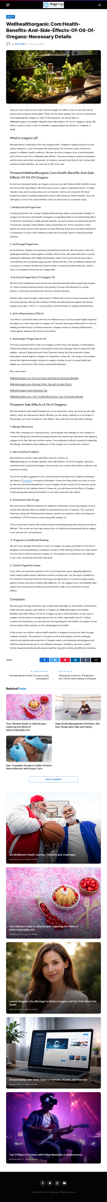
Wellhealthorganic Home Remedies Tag (28, 390)
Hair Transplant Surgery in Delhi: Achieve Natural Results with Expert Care (29, 767)
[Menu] (8, 5)
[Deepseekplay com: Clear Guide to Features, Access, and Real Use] (53, 1052)
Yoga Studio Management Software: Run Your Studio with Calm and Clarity (77, 725)
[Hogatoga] (53, 5)
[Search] (99, 5)
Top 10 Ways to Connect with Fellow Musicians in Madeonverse (45, 1154)
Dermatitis (27, 480)
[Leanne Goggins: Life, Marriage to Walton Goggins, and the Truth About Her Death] (53, 977)
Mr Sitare (20, 44)
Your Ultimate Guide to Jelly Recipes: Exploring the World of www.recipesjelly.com (26, 726)
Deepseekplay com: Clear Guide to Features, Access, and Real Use (48, 1079)
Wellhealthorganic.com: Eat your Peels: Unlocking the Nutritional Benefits (44, 378)
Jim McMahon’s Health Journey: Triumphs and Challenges (42, 854)
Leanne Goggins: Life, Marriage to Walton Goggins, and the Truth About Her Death (53, 1003)
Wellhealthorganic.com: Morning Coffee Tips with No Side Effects (41, 384)
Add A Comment (53, 779)
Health (11, 17)
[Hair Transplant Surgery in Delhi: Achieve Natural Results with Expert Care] (29, 749)
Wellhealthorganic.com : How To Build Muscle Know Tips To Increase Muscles (46, 396)
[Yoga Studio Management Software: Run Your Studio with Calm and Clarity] (78, 707)
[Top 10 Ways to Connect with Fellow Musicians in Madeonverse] (53, 1127)
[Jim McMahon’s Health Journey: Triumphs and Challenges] (53, 827)
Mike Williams (15, 859)
